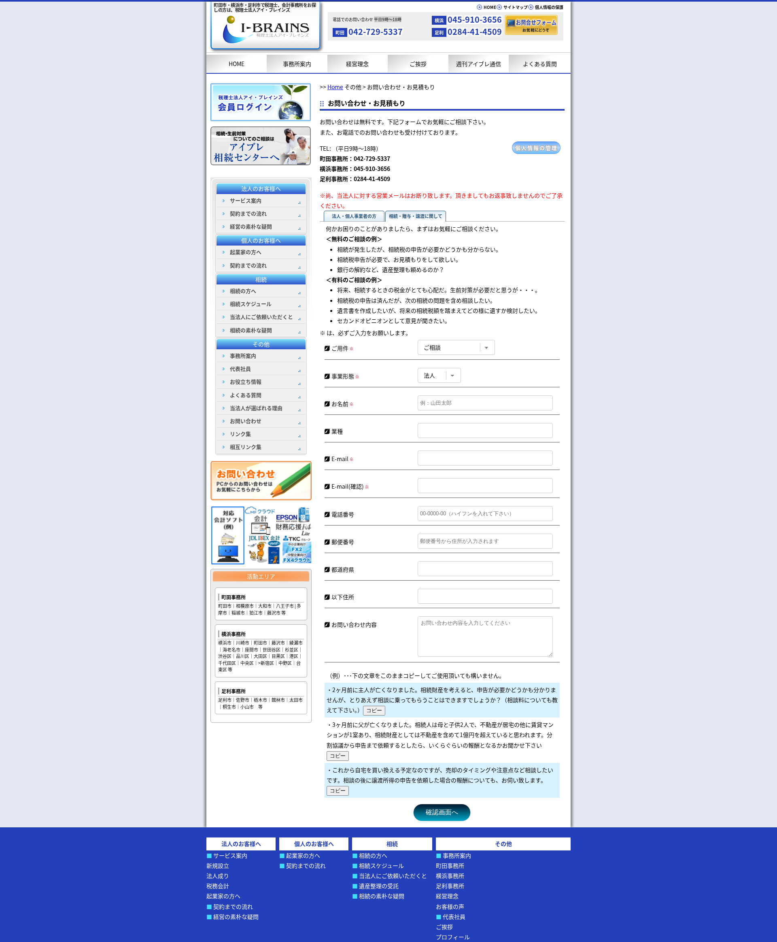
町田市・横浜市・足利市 (265, 7)
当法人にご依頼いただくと (261, 316)
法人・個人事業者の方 (354, 216)
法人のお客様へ (261, 188)
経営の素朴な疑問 (251, 226)
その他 (261, 344)
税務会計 (217, 886)
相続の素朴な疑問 (251, 330)
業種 (337, 431)
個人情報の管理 (536, 148)
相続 (261, 279)
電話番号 (342, 514)
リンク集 (240, 434)
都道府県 (342, 569)
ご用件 (342, 348)
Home (335, 87)
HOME (490, 7)
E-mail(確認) (350, 486)
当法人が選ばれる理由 (256, 408)
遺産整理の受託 (379, 886)
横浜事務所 (233, 633)
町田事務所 (233, 597)
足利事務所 (233, 691)
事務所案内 (297, 64)
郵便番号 (342, 542)
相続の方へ (243, 291)
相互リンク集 (245, 447)
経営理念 (357, 64)
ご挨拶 (418, 64)
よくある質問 (540, 64)
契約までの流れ (248, 213)
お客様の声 (450, 906)
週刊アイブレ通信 (478, 64)
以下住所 (342, 597)
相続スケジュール (251, 304)
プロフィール (453, 937)
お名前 (342, 403)
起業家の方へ (245, 252)
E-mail (342, 459)
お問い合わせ (245, 421)
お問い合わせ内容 (354, 624)
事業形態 (345, 376)
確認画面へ (442, 812)
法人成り (217, 876)
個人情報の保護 (549, 7)
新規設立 (217, 865)
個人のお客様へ (261, 240)
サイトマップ (515, 7)
